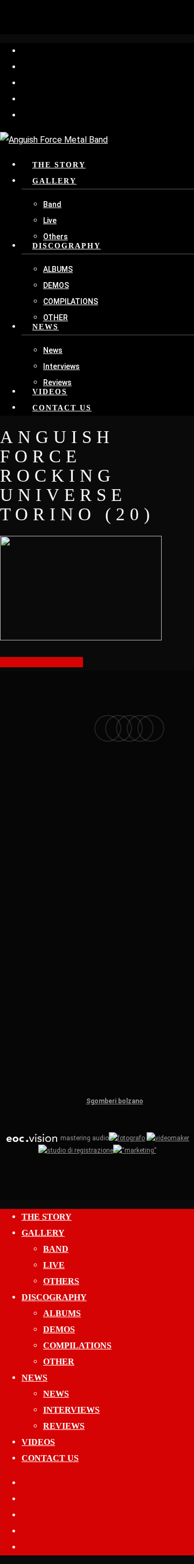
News (34, 1377)
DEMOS (59, 1329)
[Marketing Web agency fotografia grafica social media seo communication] (32, 1138)
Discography (54, 1297)
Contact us (50, 1458)
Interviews (71, 1409)
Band (55, 1248)
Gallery (43, 1232)
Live (54, 1265)
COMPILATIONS (77, 1345)
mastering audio (84, 1138)
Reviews (64, 1425)
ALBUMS (62, 1313)
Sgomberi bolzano (114, 1101)
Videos (38, 1442)
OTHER (58, 1361)
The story (47, 1216)
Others (61, 1281)
